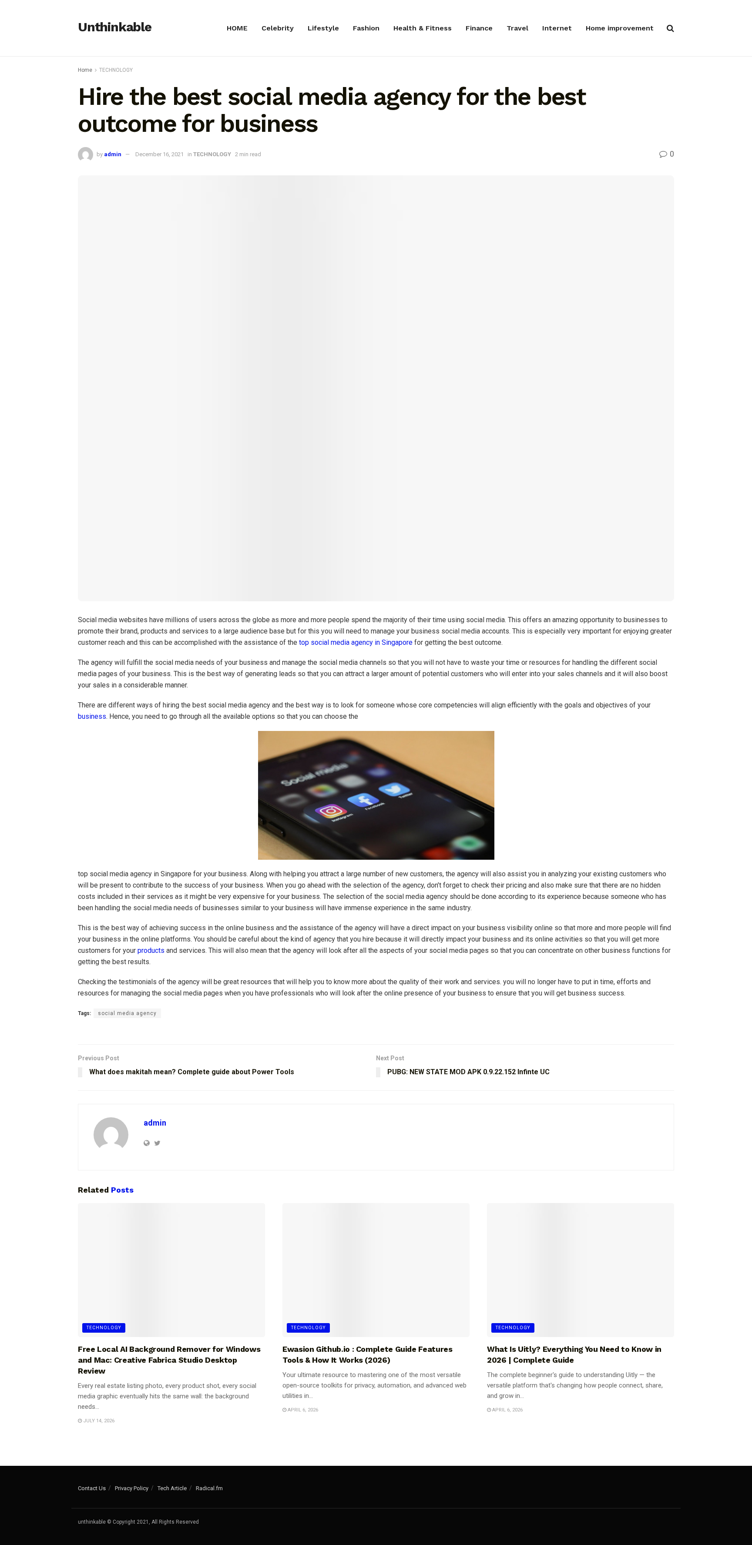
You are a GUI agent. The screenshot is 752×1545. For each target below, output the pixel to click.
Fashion (366, 28)
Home (85, 70)
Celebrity (278, 28)
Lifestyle (323, 28)
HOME (237, 28)
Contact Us (92, 1488)
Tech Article (172, 1488)
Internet (557, 28)
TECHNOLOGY (116, 70)
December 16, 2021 (159, 154)
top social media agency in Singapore (356, 642)
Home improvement (620, 28)
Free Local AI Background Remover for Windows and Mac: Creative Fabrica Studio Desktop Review (169, 1359)
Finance (479, 28)
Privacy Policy (131, 1488)
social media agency (127, 1013)
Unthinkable (114, 27)
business (92, 716)
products (151, 950)
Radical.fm (209, 1488)
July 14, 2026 (98, 1421)
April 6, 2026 (302, 1410)
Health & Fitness (422, 28)
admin (112, 154)
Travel (517, 28)
